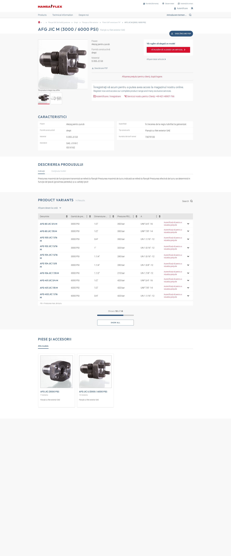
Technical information (62, 15)
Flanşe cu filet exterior (90, 22)
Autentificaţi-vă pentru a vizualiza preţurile (173, 223)
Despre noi (84, 15)
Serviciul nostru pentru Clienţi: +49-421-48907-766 (150, 96)
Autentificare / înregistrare (108, 96)
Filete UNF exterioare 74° (111, 22)
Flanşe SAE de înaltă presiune (59, 22)
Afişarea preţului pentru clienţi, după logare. (142, 76)
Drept (76, 22)
